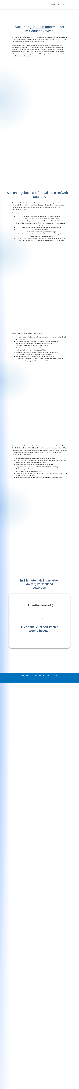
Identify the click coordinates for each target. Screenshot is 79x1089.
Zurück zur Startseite (57, 4)
